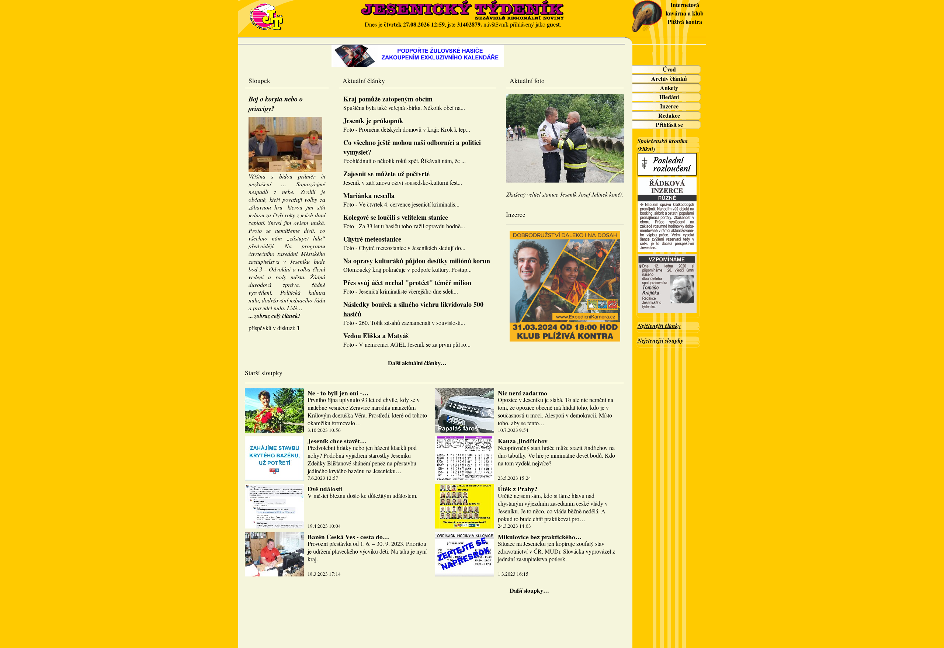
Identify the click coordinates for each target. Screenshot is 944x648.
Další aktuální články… (417, 362)
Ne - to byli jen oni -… (338, 393)
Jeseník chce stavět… (337, 441)
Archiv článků (669, 78)
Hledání (669, 97)
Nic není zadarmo (522, 393)
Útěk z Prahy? (518, 488)
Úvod (669, 69)
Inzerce (669, 106)
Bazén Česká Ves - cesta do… (348, 536)
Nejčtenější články (659, 326)
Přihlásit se (669, 124)
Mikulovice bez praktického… (540, 536)
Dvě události (325, 488)
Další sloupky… (529, 590)
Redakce (669, 115)
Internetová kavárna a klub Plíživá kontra (685, 13)
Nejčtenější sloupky (660, 340)
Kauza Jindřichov (523, 441)
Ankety (669, 87)
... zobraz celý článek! (274, 316)
